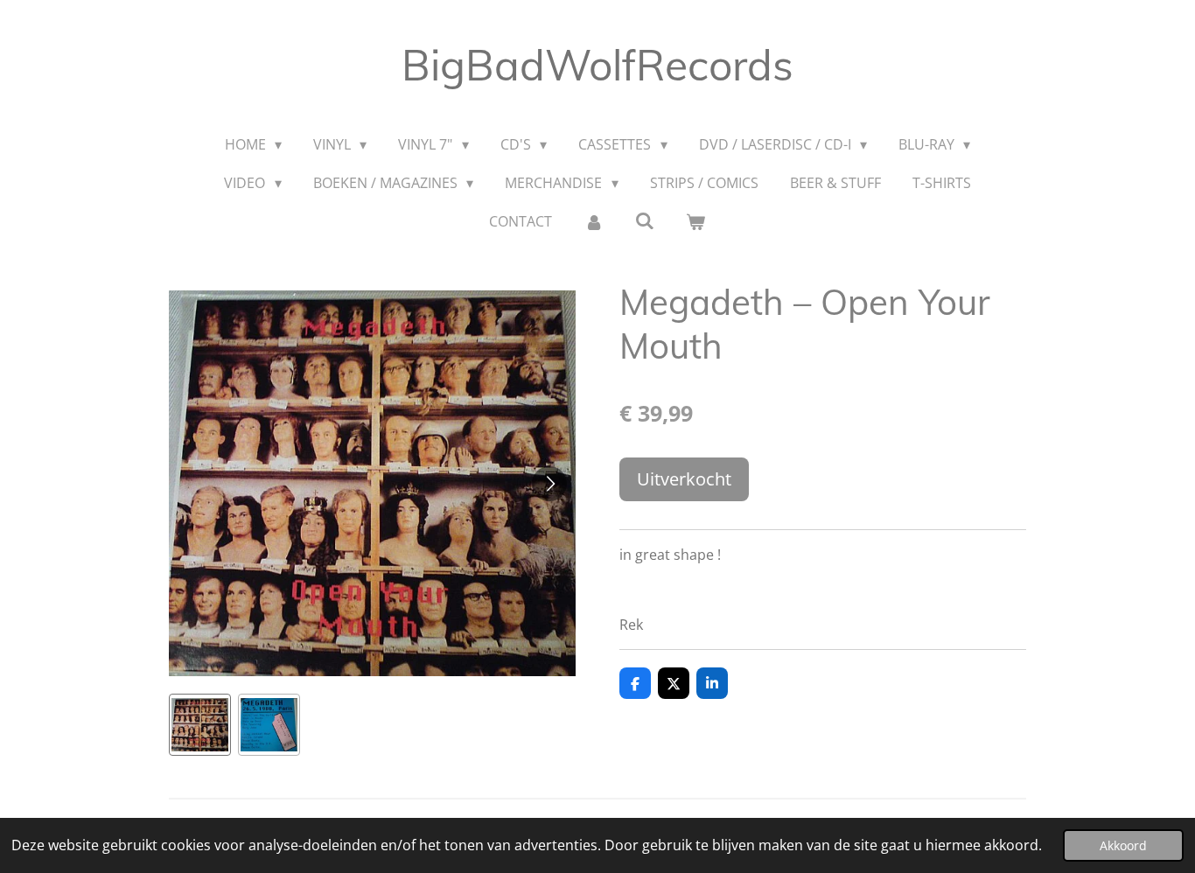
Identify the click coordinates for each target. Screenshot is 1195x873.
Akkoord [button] (1123, 845)
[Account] (593, 221)
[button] (200, 725)
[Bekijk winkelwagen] (695, 221)
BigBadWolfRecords (597, 64)
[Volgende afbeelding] (549, 483)
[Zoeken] (645, 220)
